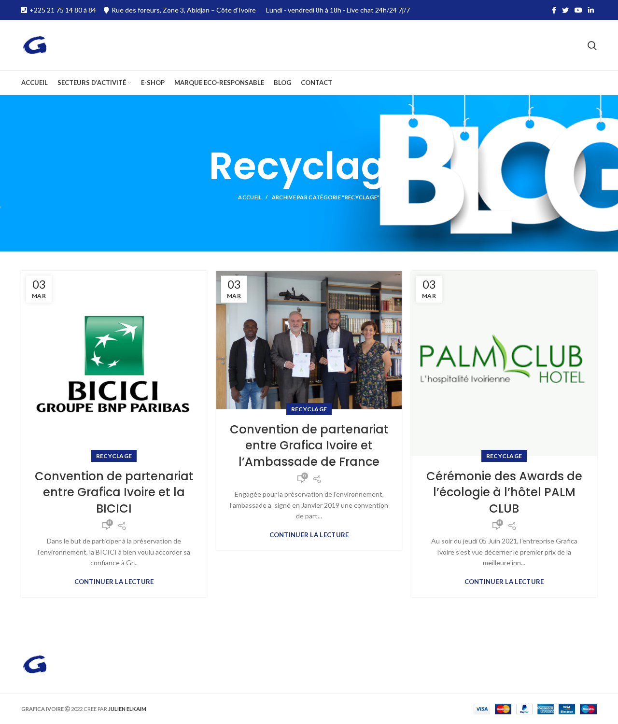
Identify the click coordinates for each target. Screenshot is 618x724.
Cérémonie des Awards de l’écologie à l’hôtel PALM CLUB (504, 492)
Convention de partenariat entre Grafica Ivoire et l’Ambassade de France (309, 445)
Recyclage (114, 455)
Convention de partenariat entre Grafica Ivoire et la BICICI (114, 492)
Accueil (250, 197)
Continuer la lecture (114, 582)
